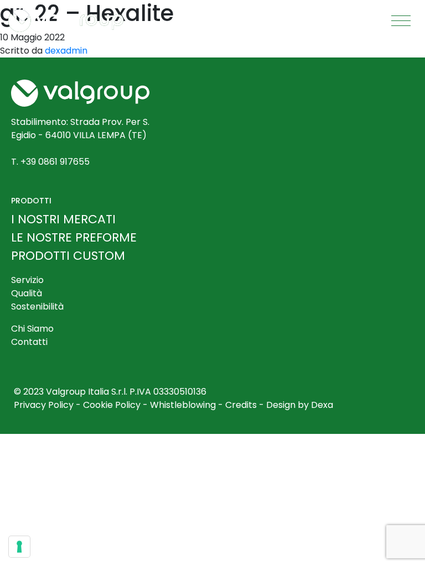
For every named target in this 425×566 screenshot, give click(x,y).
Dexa (322, 405)
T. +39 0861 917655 (50, 161)
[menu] (401, 21)
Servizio (27, 280)
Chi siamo (32, 328)
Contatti (29, 342)
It (241, 21)
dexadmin (66, 50)
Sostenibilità (37, 306)
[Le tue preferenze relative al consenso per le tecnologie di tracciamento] (19, 546)
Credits (241, 405)
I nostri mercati (63, 219)
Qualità (26, 293)
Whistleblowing (183, 405)
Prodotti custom (68, 255)
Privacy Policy (44, 405)
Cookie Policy (112, 405)
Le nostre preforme (74, 237)
